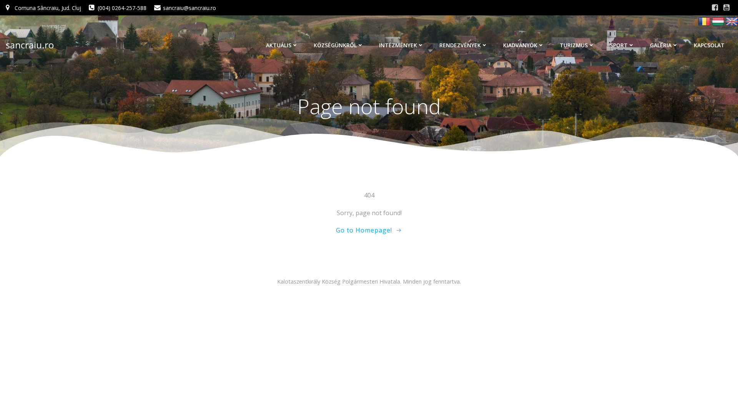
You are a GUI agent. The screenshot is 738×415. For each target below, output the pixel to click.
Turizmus (574, 45)
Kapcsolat (709, 45)
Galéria (661, 45)
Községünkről (335, 45)
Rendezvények (460, 45)
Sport (619, 45)
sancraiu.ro (30, 44)
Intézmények (398, 45)
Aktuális (278, 45)
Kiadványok (520, 45)
